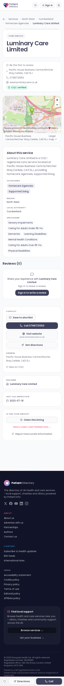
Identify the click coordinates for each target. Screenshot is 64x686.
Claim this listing (34, 420)
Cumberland (46, 19)
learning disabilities (35, 234)
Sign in (49, 5)
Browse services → (32, 630)
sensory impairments (20, 222)
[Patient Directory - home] (13, 5)
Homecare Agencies (17, 23)
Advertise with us (13, 522)
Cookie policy (11, 579)
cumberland (14, 211)
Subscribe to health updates (20, 551)
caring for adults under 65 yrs (25, 228)
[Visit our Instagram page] (26, 503)
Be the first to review (21, 65)
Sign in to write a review (32, 292)
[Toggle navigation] (58, 5)
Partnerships (11, 527)
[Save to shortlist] (4, 681)
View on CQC (16, 367)
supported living (19, 191)
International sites (14, 560)
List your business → (32, 637)
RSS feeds (9, 556)
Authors (8, 532)
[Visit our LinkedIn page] (21, 503)
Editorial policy (12, 593)
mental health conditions (22, 239)
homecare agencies (21, 185)
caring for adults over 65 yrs (25, 245)
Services (13, 19)
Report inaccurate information (33, 434)
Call (51, 681)
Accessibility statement (17, 575)
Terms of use (11, 589)
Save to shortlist (23, 317)
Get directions (34, 345)
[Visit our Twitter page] (5, 503)
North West (28, 19)
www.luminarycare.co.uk (23, 82)
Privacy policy (12, 584)
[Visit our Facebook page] (10, 503)
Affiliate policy (12, 598)
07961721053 (17, 77)
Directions (23, 681)
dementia (14, 234)
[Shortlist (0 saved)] (35, 5)
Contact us (10, 536)
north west (13, 202)
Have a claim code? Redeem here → (32, 426)
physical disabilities (19, 250)
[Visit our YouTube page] (16, 503)
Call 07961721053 (34, 325)
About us (9, 518)
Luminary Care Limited (23, 384)
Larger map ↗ (53, 137)
